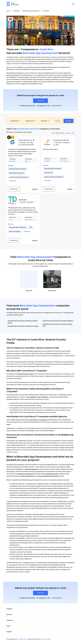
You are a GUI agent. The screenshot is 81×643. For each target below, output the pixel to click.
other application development (48, 476)
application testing (52, 474)
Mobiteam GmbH (46, 639)
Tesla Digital (22, 200)
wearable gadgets (31, 469)
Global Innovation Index (25, 374)
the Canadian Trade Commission (37, 397)
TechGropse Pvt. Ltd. (26, 140)
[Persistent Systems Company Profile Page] (47, 142)
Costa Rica (30, 142)
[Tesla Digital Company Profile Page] (12, 200)
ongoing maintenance (27, 476)
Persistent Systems (60, 140)
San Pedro (58, 142)
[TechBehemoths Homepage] (12, 4)
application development (25, 474)
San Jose (23, 142)
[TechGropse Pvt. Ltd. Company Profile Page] (12, 142)
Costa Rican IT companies (38, 420)
